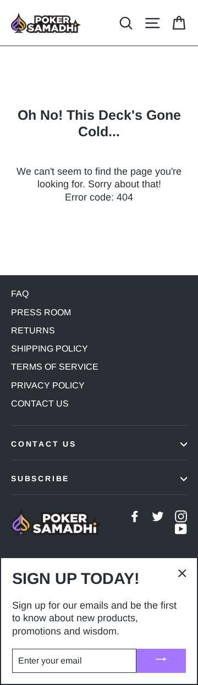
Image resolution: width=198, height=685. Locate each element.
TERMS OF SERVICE (54, 366)
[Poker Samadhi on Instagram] (181, 516)
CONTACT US (40, 403)
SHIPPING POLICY (49, 348)
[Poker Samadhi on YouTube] (181, 528)
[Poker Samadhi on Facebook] (135, 516)
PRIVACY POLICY (48, 385)
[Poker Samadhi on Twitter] (158, 516)
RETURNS (33, 330)
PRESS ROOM (41, 312)
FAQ (20, 293)
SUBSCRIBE (40, 478)
